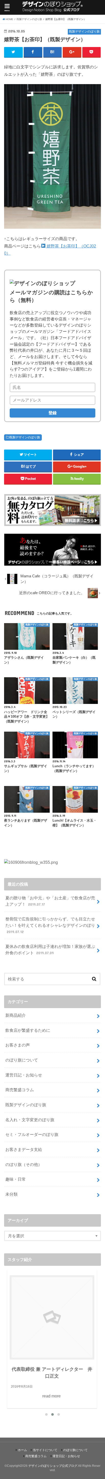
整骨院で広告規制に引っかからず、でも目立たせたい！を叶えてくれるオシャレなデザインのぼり (50, 925)
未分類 (11, 1194)
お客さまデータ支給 (23, 1149)
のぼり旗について (21, 1060)
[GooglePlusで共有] (72, 52)
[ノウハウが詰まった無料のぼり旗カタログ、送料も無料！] (52, 522)
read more (89, 1343)
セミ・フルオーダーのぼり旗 (31, 1134)
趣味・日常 (15, 1179)
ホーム (22, 1450)
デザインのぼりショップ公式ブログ (52, 1465)
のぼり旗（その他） (23, 1164)
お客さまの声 (17, 1045)
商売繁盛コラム (19, 1089)
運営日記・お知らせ (23, 1075)
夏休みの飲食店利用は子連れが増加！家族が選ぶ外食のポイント (50, 949)
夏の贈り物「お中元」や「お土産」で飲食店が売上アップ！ (50, 901)
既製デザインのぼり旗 (24, 437)
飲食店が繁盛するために (27, 1030)
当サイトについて (45, 1450)
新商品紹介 (15, 1015)
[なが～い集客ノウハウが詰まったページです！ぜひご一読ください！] (52, 562)
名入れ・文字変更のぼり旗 (29, 1119)
